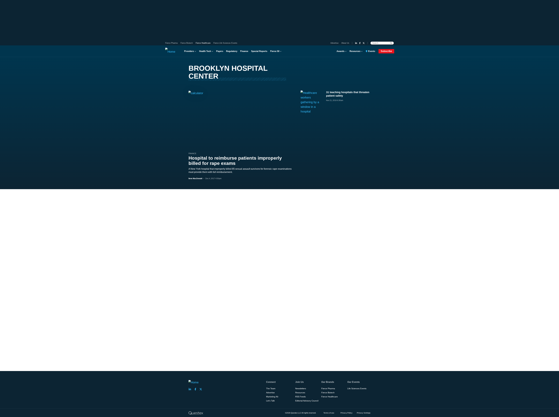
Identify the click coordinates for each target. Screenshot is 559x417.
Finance (244, 51)
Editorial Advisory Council (306, 401)
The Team (270, 388)
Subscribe (386, 51)
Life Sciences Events (356, 388)
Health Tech (205, 51)
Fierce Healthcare (203, 43)
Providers (189, 51)
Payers (219, 51)
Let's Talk (270, 401)
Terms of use (328, 413)
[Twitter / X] (364, 43)
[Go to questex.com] (196, 413)
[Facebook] (360, 43)
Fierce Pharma (171, 43)
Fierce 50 (274, 51)
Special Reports (259, 51)
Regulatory (231, 51)
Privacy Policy (346, 413)
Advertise (334, 43)
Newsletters (300, 388)
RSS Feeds (300, 396)
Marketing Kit (272, 396)
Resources (355, 51)
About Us (345, 43)
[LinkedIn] (356, 43)
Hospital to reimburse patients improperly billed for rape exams (235, 160)
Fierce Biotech (187, 43)
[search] (391, 43)
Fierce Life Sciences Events (225, 43)
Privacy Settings (363, 413)
